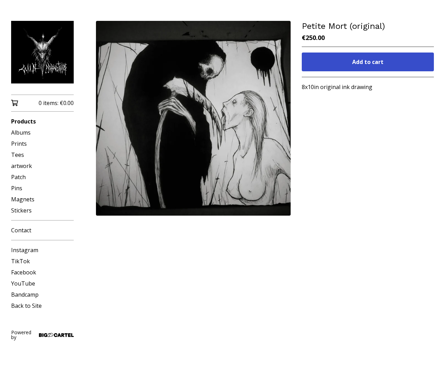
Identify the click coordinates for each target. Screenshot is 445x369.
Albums (21, 132)
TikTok (20, 261)
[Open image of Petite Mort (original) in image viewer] (193, 118)
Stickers (21, 210)
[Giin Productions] (42, 52)
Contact (21, 230)
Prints (19, 143)
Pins (16, 188)
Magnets (22, 199)
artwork (21, 166)
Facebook (23, 272)
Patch (18, 177)
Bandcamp (25, 294)
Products (23, 121)
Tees (17, 155)
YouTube (23, 283)
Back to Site (26, 306)
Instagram (24, 250)
